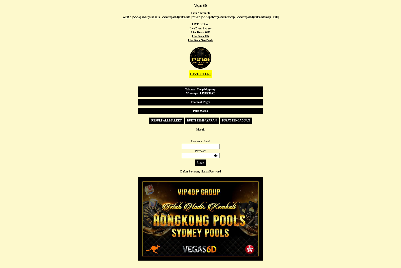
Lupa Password (211, 171)
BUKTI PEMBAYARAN (202, 120)
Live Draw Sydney (201, 28)
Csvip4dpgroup (206, 89)
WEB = (127, 17)
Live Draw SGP (200, 32)
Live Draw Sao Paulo (200, 40)
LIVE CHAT (200, 74)
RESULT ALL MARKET (166, 120)
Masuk (200, 129)
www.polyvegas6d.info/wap (218, 17)
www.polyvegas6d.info (146, 17)
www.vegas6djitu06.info (176, 17)
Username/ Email (200, 141)
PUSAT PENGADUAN (236, 120)
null (275, 17)
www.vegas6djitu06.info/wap (254, 17)
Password (200, 151)
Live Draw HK (200, 36)
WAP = (196, 17)
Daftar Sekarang (190, 171)
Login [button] (200, 162)
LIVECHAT (207, 93)
